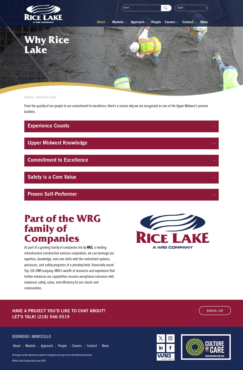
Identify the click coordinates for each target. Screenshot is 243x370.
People (156, 22)
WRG (90, 248)
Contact (187, 22)
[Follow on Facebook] (170, 348)
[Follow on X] (161, 338)
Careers (170, 22)
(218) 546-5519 (53, 317)
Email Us (215, 310)
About (101, 22)
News (204, 22)
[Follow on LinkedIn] (161, 348)
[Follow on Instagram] (170, 338)
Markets (118, 22)
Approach (137, 22)
